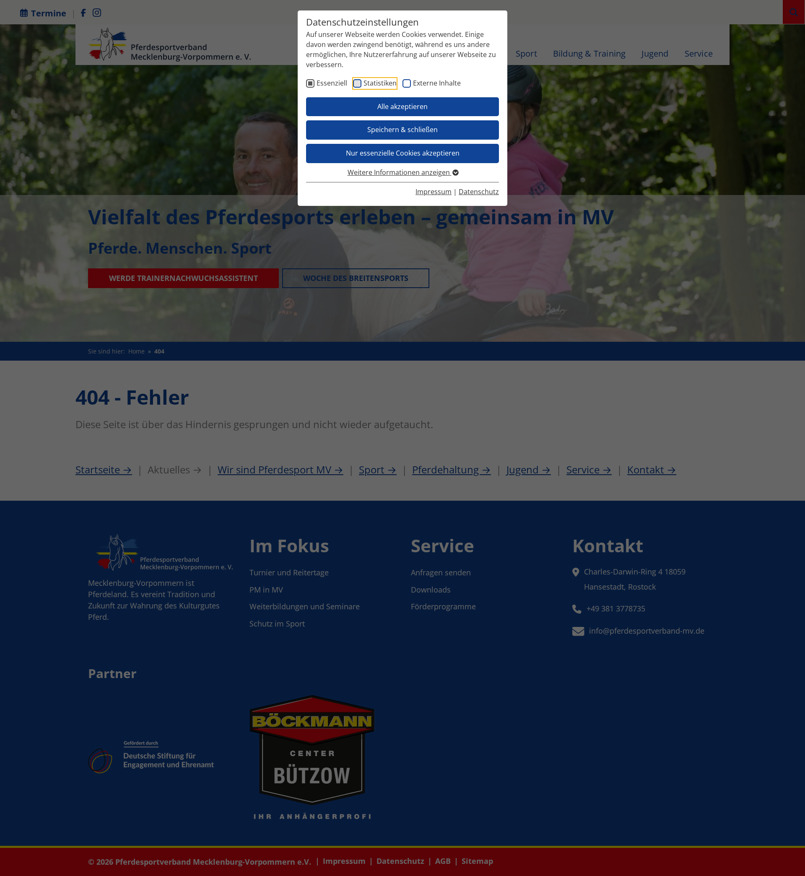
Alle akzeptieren (402, 106)
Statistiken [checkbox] (380, 83)
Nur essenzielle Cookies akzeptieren (403, 153)
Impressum (433, 191)
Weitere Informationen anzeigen (400, 172)
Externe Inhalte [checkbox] (437, 83)
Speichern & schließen (402, 129)
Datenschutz (479, 191)
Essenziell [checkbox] (332, 83)
